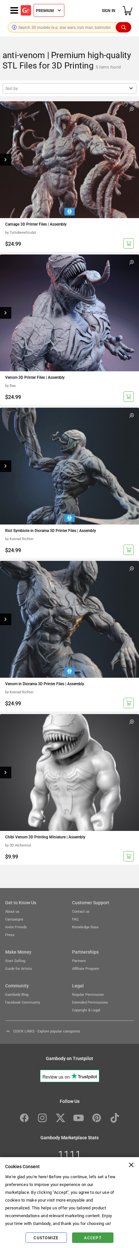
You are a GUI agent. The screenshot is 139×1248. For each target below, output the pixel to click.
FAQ (75, 919)
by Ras (10, 385)
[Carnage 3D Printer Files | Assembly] (69, 159)
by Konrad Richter (19, 538)
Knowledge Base (85, 927)
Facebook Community (22, 1002)
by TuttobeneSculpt (20, 232)
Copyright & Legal (86, 1010)
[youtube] (78, 1118)
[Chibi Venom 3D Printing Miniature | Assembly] (69, 772)
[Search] (123, 27)
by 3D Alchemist (18, 845)
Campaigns (14, 919)
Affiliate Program (85, 968)
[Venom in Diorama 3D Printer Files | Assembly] (69, 619)
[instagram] (42, 1118)
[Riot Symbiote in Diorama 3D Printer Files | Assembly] (69, 466)
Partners (79, 960)
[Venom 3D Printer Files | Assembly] (69, 312)
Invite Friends (16, 927)
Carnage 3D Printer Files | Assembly (36, 224)
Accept (93, 1238)
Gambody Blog (16, 994)
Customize (46, 1238)
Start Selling (15, 960)
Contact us (81, 911)
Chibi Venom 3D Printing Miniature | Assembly (45, 837)
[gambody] (26, 10)
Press (10, 934)
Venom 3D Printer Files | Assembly (35, 377)
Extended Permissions (90, 1002)
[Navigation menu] (14, 10)
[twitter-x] (60, 1118)
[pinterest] (96, 1118)
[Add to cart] (128, 243)
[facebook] (24, 1118)
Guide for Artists (18, 968)
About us (12, 911)
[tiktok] (115, 1118)
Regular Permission (88, 994)
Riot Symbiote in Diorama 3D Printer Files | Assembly (50, 530)
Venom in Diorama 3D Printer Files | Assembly (44, 684)
